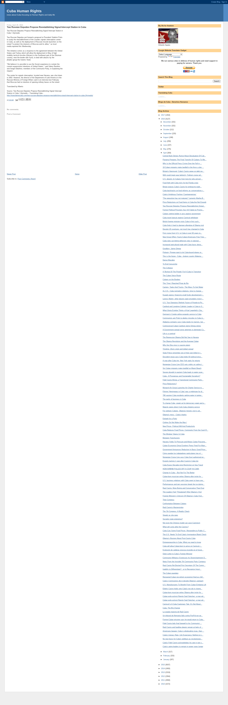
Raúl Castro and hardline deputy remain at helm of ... (183, 627)
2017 (163, 115)
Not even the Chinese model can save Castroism (181, 523)
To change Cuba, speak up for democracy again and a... (184, 403)
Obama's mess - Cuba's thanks (175, 415)
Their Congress (168, 500)
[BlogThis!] (22, 99)
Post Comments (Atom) (27, 179)
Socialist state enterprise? (173, 519)
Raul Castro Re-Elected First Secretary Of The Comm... (184, 565)
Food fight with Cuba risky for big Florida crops (180, 183)
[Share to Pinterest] (29, 99)
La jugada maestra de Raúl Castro (176, 612)
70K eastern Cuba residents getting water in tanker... (183, 395)
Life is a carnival (169, 334)
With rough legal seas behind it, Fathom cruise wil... (182, 175)
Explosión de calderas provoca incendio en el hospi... (183, 550)
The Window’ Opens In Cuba (173, 434)
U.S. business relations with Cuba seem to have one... (183, 480)
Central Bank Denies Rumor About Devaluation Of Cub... (184, 156)
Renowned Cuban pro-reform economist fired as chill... (183, 577)
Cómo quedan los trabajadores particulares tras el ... (183, 453)
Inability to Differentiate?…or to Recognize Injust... (182, 569)
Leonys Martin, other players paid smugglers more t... (183, 299)
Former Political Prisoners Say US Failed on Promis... (183, 210)
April (165, 153)
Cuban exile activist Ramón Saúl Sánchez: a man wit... (184, 596)
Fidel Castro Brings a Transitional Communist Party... (183, 380)
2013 (163, 672)
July (165, 141)
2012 (163, 676)
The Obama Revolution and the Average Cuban (181, 341)
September (167, 133)
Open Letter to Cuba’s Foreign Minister (177, 554)
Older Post (143, 174)
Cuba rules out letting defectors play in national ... (182, 241)
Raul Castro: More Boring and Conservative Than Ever (183, 488)
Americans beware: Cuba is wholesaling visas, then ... (183, 631)
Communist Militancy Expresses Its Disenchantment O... (184, 558)
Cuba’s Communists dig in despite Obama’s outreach (183, 581)
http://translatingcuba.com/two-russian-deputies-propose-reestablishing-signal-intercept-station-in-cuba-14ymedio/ (50, 95)
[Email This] (19, 99)
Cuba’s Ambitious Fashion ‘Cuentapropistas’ (179, 194)
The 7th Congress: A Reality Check (176, 511)
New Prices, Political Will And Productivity (179, 426)
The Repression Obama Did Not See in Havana (181, 337)
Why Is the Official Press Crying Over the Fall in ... (182, 163)
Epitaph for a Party (170, 419)
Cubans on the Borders (171, 279)
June (165, 145)
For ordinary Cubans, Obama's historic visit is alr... (182, 411)
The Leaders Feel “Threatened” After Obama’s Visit (182, 492)
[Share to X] (24, 99)
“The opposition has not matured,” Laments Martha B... (184, 198)
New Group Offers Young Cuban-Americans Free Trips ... (184, 237)
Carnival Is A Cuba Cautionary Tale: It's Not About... (182, 604)
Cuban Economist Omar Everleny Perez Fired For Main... (184, 446)
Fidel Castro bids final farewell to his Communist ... (182, 623)
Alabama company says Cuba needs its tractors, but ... (184, 322)
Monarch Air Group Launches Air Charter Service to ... (183, 388)
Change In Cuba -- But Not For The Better (178, 473)
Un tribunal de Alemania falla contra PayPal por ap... (183, 616)
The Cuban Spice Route (172, 276)
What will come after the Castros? (176, 527)
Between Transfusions (171, 438)
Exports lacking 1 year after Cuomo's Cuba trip (180, 461)
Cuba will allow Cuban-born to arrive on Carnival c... (182, 546)
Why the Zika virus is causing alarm (176, 345)
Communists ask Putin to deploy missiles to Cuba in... (183, 318)
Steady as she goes (170, 515)
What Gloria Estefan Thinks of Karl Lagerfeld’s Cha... (183, 310)
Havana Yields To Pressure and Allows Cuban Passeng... (184, 442)
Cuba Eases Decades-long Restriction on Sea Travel (183, 465)
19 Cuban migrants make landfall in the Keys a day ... (183, 167)
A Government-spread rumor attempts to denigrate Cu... (184, 330)
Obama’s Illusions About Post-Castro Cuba (179, 538)
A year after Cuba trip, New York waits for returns (181, 361)
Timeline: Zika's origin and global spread (178, 349)
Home (77, 174)
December (167, 122)
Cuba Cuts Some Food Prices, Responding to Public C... (184, 531)
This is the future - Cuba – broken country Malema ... (183, 256)
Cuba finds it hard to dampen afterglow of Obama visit (183, 225)
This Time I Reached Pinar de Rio (176, 283)
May (165, 149)
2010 (163, 684)
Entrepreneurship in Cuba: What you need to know (182, 542)
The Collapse (168, 268)
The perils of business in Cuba (174, 399)
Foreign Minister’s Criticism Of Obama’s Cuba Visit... (183, 496)
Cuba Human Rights (24, 11)
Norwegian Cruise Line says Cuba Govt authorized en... (184, 457)
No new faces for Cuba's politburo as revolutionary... (182, 639)
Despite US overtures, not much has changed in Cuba (183, 229)
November (167, 126)
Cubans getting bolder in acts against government (182, 214)
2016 (163, 119)
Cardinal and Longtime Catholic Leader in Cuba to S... (183, 306)
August (166, 137)
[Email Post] (16, 100)
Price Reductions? (170, 384)
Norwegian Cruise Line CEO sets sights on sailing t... (183, 364)
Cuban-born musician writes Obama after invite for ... (183, 476)
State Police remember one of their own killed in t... (182, 353)
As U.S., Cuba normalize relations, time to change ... (183, 291)
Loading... (162, 97)
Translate (176, 57)
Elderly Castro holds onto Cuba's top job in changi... (182, 589)
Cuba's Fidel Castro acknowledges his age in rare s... (183, 643)
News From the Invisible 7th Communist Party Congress (184, 562)
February (166, 656)
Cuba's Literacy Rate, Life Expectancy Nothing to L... (183, 635)
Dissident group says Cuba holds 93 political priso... (182, 357)
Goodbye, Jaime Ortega (172, 249)
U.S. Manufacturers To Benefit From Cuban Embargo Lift (184, 585)
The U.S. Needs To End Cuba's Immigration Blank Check (184, 534)
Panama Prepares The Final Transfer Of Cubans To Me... (184, 160)
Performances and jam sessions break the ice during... (184, 484)
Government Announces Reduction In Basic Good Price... (185, 450)
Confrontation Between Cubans (174, 504)
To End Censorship (170, 264)
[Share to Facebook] (27, 99)
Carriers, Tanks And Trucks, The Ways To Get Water (183, 287)
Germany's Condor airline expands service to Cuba (182, 314)
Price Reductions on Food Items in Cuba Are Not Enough (184, 202)
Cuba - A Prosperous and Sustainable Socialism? (181, 376)
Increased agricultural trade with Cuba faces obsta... (183, 245)
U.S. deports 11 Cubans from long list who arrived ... (183, 179)
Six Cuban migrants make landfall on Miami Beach (182, 368)
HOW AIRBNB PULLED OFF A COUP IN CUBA (181, 469)
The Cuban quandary (171, 573)
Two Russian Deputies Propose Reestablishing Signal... (184, 206)
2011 (163, 680)
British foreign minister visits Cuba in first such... (181, 221)
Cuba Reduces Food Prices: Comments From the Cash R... (185, 430)
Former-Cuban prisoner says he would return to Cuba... (184, 620)
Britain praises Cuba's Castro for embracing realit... (182, 187)
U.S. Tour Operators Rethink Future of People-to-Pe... (183, 303)
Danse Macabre (169, 260)
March (165, 652)
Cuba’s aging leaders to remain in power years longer (183, 647)
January (166, 659)
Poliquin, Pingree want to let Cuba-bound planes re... (183, 252)
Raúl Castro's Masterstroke (173, 507)
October (166, 130)
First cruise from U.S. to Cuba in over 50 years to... (182, 233)
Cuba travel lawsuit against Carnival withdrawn (180, 218)
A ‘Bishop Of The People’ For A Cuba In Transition (182, 272)
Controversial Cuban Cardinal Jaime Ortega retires (182, 326)
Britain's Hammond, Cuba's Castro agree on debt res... (183, 171)
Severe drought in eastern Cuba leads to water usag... (183, 372)
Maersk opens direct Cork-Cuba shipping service (181, 407)
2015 (163, 665)
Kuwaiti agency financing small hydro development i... (183, 295)
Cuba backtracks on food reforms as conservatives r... (183, 191)
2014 (163, 668)
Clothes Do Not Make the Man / (175, 422)
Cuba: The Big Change (171, 608)
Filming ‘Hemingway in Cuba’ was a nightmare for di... (183, 392)
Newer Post (11, 174)
